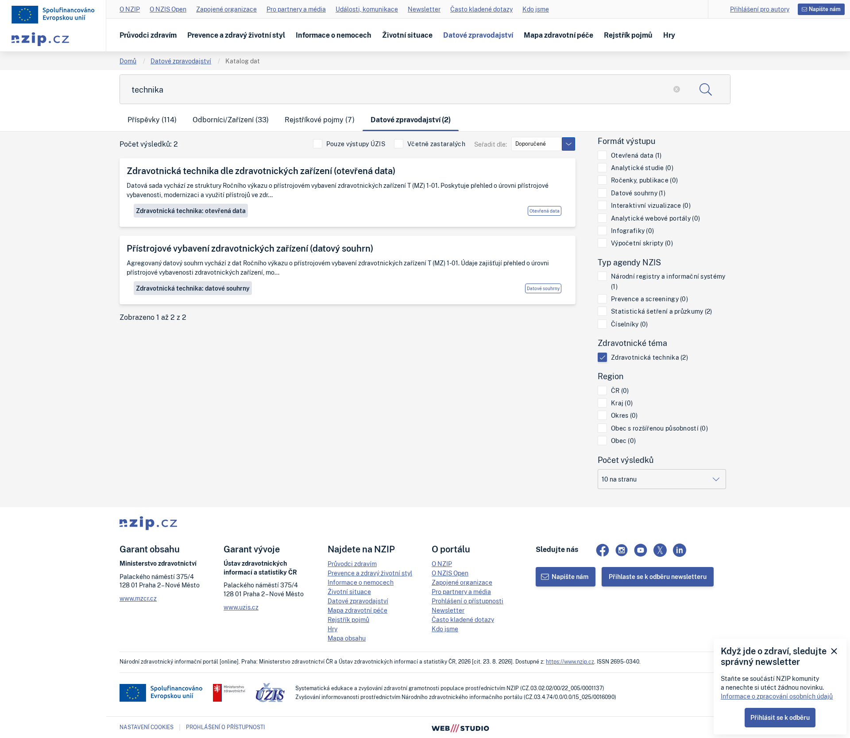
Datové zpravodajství (478, 35)
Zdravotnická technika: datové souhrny (193, 288)
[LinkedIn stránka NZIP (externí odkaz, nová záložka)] (679, 550)
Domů (128, 61)
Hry (669, 35)
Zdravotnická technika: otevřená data (191, 210)
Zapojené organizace (226, 9)
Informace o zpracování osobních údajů (777, 696)
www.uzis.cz (241, 607)
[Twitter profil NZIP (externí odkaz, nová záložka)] (660, 550)
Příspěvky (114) (152, 119)
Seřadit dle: (490, 144)
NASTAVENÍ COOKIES (147, 727)
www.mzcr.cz (138, 598)
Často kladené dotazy (481, 9)
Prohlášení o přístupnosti (467, 601)
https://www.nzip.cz (570, 661)
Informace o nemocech (333, 35)
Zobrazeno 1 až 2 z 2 (153, 317)
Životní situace (407, 35)
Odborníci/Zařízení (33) (231, 119)
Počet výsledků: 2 (149, 144)
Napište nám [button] (825, 9)
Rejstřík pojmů (628, 35)
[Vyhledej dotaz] (705, 89)
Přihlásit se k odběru (780, 717)
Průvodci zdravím (148, 35)
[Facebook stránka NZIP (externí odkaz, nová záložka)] (602, 550)
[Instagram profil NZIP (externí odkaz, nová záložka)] (621, 550)
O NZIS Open (168, 9)
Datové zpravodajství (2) (411, 119)
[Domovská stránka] (53, 14)
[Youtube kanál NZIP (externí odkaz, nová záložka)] (640, 550)
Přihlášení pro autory (759, 9)
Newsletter (424, 9)
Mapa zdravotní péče (558, 35)
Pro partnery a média (296, 9)
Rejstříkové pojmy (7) (320, 119)
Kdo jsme (535, 9)
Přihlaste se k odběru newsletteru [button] (658, 576)
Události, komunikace (367, 9)
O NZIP (130, 9)
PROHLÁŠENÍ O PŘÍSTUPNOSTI (225, 727)
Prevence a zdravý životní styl (236, 35)
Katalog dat (242, 61)
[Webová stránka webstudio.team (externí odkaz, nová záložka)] (460, 727)
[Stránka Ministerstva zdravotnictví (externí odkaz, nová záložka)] (229, 693)
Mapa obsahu (347, 638)
